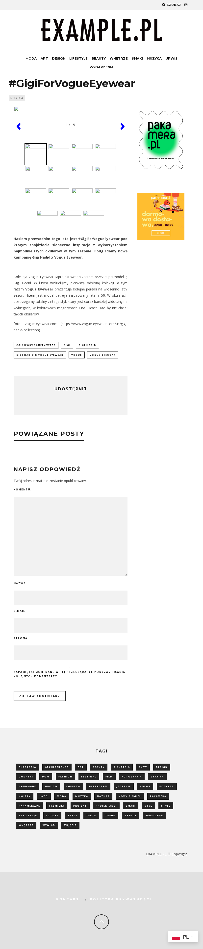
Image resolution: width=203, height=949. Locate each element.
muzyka (81, 796)
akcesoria (27, 767)
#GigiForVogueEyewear (36, 345)
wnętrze (26, 825)
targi (72, 815)
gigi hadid (87, 345)
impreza (73, 786)
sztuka (52, 815)
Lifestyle (78, 58)
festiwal (89, 776)
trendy (131, 815)
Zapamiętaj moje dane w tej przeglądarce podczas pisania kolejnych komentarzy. (69, 674)
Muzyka (154, 58)
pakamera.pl (29, 805)
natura (103, 796)
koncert (166, 786)
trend (110, 815)
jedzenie (124, 786)
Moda (31, 58)
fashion (65, 776)
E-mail (19, 611)
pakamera (158, 796)
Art (44, 58)
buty (143, 767)
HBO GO (51, 786)
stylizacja (28, 815)
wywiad (49, 825)
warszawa (154, 815)
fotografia (132, 776)
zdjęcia (70, 825)
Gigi (67, 345)
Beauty (99, 58)
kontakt (67, 899)
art (81, 767)
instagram (98, 786)
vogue (76, 354)
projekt (80, 805)
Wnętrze (119, 58)
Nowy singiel (130, 796)
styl (148, 805)
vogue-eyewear (103, 354)
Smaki (137, 58)
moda (61, 796)
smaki (131, 805)
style (166, 805)
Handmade (27, 786)
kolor (145, 786)
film (109, 776)
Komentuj (23, 489)
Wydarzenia (102, 67)
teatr (91, 815)
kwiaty (25, 796)
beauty (99, 767)
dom (46, 776)
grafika (157, 776)
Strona (20, 638)
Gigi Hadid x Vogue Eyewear (39, 354)
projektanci (106, 805)
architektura (57, 767)
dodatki (26, 776)
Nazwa (20, 583)
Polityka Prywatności (121, 899)
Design (58, 58)
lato (44, 796)
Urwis (172, 58)
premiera (56, 805)
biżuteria (122, 767)
